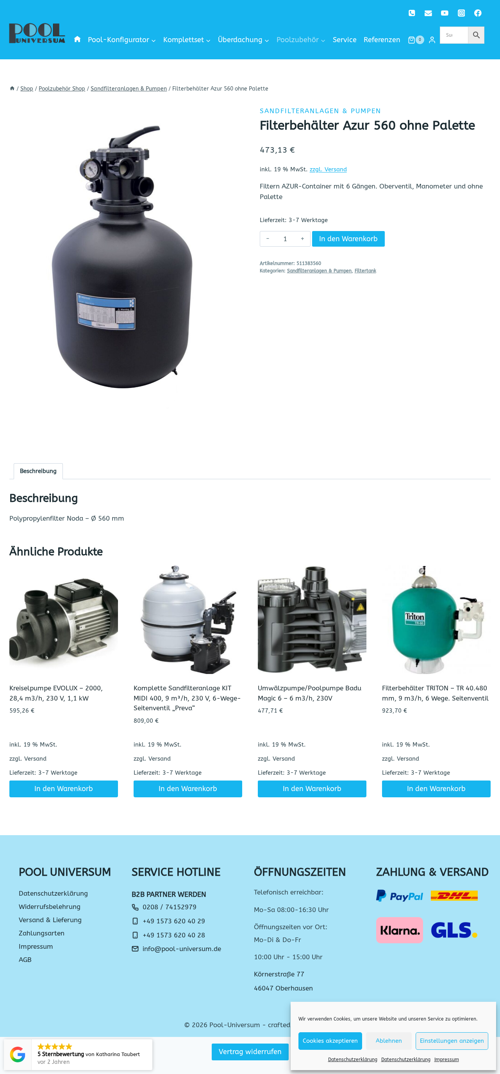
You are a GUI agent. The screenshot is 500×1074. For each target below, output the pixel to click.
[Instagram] (461, 13)
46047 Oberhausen (283, 988)
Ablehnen (389, 1040)
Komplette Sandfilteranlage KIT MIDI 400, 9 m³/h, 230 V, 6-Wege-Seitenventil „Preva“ (187, 698)
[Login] (432, 40)
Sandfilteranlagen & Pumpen (320, 111)
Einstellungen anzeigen (452, 1040)
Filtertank (365, 271)
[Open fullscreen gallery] (232, 442)
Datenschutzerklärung (352, 1059)
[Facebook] (478, 13)
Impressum (446, 1059)
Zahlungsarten (41, 933)
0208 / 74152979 (169, 907)
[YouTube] (445, 13)
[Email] (428, 13)
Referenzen (382, 40)
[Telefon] (412, 13)
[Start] (12, 88)
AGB (25, 960)
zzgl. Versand (328, 169)
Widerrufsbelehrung (49, 906)
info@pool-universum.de (182, 949)
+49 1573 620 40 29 (174, 921)
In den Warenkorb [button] (63, 788)
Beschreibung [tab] (38, 471)
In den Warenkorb (348, 239)
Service (345, 40)
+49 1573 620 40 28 (174, 935)
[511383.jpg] (124, 274)
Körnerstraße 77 (279, 974)
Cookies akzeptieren (330, 1040)
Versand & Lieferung (50, 920)
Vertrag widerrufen (250, 1051)
